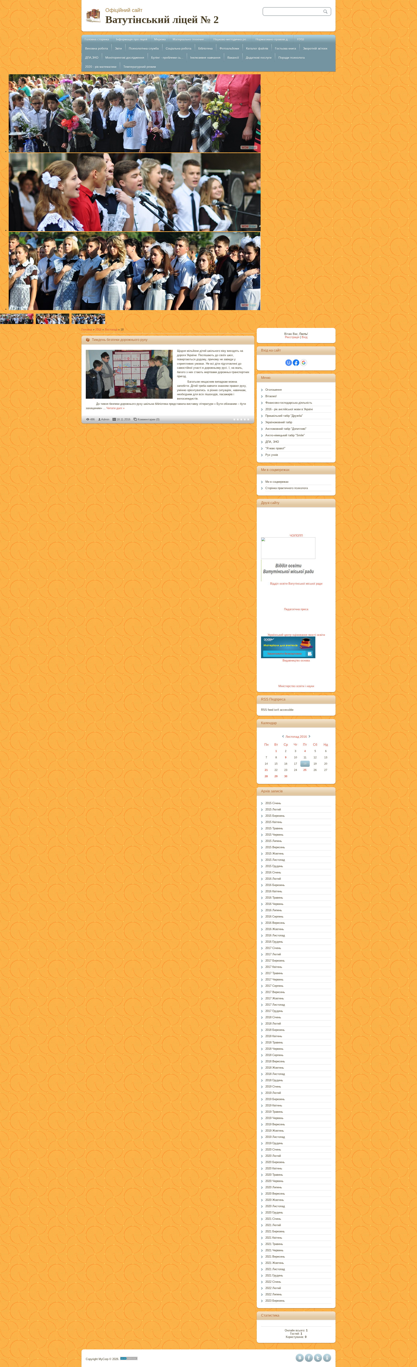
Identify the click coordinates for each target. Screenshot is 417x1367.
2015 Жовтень (274, 853)
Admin (105, 419)
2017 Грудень (274, 1011)
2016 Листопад (275, 935)
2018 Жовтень (274, 1067)
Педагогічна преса (296, 609)
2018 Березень (275, 1029)
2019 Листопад (275, 1137)
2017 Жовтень (274, 998)
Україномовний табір (278, 422)
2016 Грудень (274, 941)
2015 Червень (274, 834)
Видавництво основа (296, 660)
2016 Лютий (273, 878)
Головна (86, 329)
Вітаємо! (271, 396)
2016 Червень (274, 904)
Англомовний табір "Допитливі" (285, 428)
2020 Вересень (275, 1193)
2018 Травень (274, 1042)
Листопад (111, 329)
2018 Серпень (274, 1055)
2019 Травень (274, 1111)
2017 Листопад (275, 1004)
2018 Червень (274, 1048)
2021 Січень (273, 1218)
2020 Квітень (273, 1168)
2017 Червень (274, 979)
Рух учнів (271, 454)
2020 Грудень (274, 1212)
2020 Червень (274, 1181)
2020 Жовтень (274, 1200)
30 (285, 776)
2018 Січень (273, 1017)
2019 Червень (274, 1118)
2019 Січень (273, 1086)
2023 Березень (275, 1300)
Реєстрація (292, 337)
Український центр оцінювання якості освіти (296, 634)
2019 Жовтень (274, 1130)
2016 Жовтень (274, 929)
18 (304, 763)
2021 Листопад (275, 1269)
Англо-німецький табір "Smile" (285, 435)
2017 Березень (275, 960)
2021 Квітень (273, 1237)
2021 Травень (274, 1244)
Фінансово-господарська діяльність (288, 402)
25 (304, 770)
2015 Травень (274, 828)
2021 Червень (274, 1250)
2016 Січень (273, 872)
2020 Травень (274, 1174)
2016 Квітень (273, 891)
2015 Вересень (275, 847)
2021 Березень (275, 1231)
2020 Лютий (273, 1155)
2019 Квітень (273, 1105)
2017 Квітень (273, 967)
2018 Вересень (275, 1061)
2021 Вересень (275, 1256)
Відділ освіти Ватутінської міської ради (296, 583)
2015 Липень (273, 841)
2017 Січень (273, 948)
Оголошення (273, 389)
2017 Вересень (275, 992)
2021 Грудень (274, 1275)
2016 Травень (274, 897)
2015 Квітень (273, 822)
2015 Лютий (273, 809)
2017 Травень (274, 973)
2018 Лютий (273, 1023)
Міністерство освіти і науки (296, 686)
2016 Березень (275, 885)
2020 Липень (273, 1187)
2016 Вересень (275, 922)
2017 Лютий (273, 954)
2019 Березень (275, 1099)
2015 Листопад (275, 859)
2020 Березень (275, 1162)
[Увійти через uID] (288, 362)
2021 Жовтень (274, 1263)
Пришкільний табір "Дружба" (284, 415)
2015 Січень (273, 803)
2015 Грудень (274, 866)
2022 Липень (273, 1294)
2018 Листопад (275, 1074)
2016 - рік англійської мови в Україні (289, 409)
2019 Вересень (275, 1124)
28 (266, 776)
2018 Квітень (273, 1036)
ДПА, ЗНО (272, 441)
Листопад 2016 (296, 736)
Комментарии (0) (148, 419)
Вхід (305, 337)
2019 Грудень (274, 1143)
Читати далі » (115, 408)
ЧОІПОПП (296, 535)
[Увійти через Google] (303, 362)
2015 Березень (275, 815)
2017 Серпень (274, 985)
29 (276, 776)
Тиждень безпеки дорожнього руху (119, 340)
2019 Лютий (273, 1092)
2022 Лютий (273, 1288)
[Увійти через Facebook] (296, 362)
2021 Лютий (273, 1225)
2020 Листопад (275, 1206)
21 (266, 770)
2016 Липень (273, 910)
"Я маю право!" (275, 448)
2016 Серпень (274, 916)
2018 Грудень (274, 1080)
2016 (98, 329)
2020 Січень (273, 1149)
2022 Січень (273, 1281)
